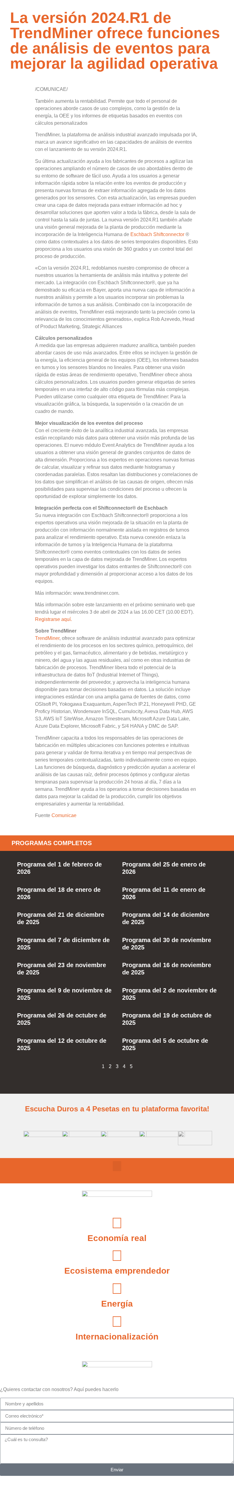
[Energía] (117, 1288)
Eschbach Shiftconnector (157, 234)
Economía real (117, 1238)
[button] (117, 1166)
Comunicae (63, 815)
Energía (117, 1303)
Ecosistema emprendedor (117, 1270)
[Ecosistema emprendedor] (117, 1255)
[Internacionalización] (117, 1321)
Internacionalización (117, 1336)
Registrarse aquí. (53, 619)
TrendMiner (47, 638)
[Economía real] (117, 1223)
